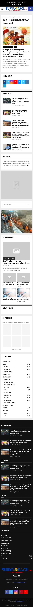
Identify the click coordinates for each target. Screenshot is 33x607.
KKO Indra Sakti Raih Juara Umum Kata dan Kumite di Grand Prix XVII (19, 111)
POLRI (6, 413)
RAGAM (5, 392)
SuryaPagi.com (19, 601)
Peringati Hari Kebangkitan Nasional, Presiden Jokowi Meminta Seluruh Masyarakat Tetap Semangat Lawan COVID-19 (16, 53)
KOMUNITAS (6, 374)
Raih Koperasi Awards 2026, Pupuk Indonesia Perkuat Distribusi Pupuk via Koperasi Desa (20, 100)
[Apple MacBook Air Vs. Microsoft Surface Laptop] (23, 277)
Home (8, 2)
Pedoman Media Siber (21, 605)
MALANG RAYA (7, 377)
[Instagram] (16, 592)
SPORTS (24, 2)
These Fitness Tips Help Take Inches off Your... (8, 284)
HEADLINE (5, 47)
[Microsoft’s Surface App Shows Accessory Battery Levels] (23, 292)
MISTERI (6, 397)
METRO (6, 382)
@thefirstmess (16, 349)
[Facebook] (7, 592)
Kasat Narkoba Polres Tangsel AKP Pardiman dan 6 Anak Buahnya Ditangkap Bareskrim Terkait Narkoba (20, 135)
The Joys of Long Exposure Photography (9, 299)
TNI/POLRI (5, 410)
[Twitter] (11, 592)
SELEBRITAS (7, 403)
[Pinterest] (21, 592)
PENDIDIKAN (8, 400)
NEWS (15, 47)
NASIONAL (10, 47)
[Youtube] (26, 592)
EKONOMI (7, 369)
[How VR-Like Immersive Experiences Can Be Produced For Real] (16, 251)
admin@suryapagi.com (19, 582)
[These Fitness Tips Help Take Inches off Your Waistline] (9, 277)
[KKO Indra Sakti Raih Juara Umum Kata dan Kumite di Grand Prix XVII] (7, 112)
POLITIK (19, 2)
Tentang (7, 605)
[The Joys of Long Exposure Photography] (9, 292)
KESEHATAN (7, 395)
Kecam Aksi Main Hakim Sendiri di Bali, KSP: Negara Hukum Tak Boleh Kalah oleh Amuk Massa (21, 146)
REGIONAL (6, 405)
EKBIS (4, 364)
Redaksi (13, 605)
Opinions (13, 2)
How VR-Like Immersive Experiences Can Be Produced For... (16, 262)
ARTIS (4, 361)
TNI (5, 415)
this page (26, 165)
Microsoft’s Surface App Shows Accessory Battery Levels (23, 299)
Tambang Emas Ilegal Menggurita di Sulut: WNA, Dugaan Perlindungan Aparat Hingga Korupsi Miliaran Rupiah (21, 123)
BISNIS (6, 366)
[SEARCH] (28, 204)
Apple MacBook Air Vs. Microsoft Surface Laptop (23, 284)
